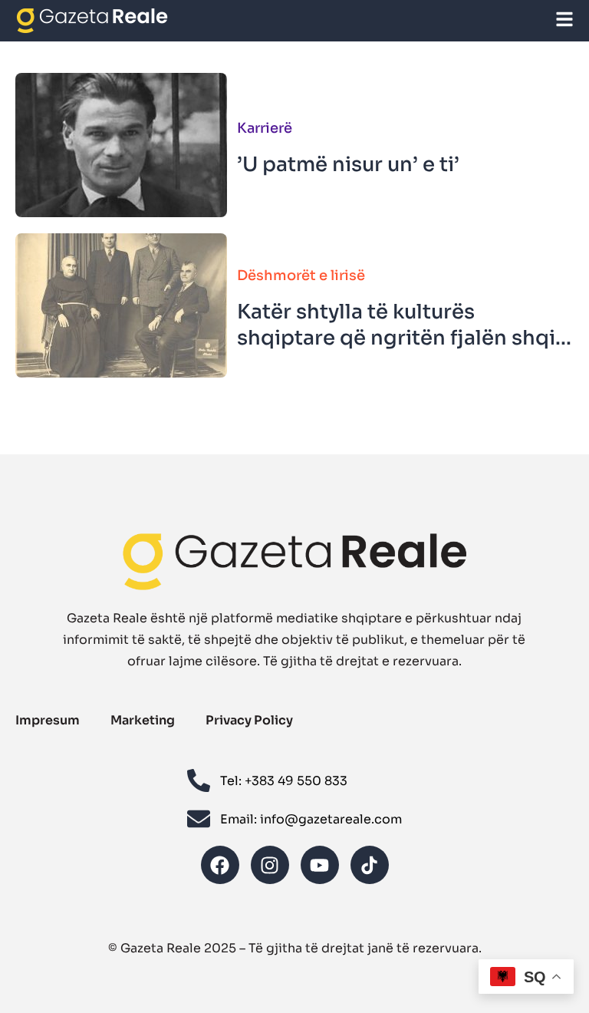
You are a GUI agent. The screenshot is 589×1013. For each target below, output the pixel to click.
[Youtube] (320, 865)
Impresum (47, 720)
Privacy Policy (249, 720)
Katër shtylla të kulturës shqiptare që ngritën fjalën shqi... (404, 325)
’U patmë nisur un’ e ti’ (348, 164)
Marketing (142, 720)
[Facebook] (220, 865)
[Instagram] (270, 865)
